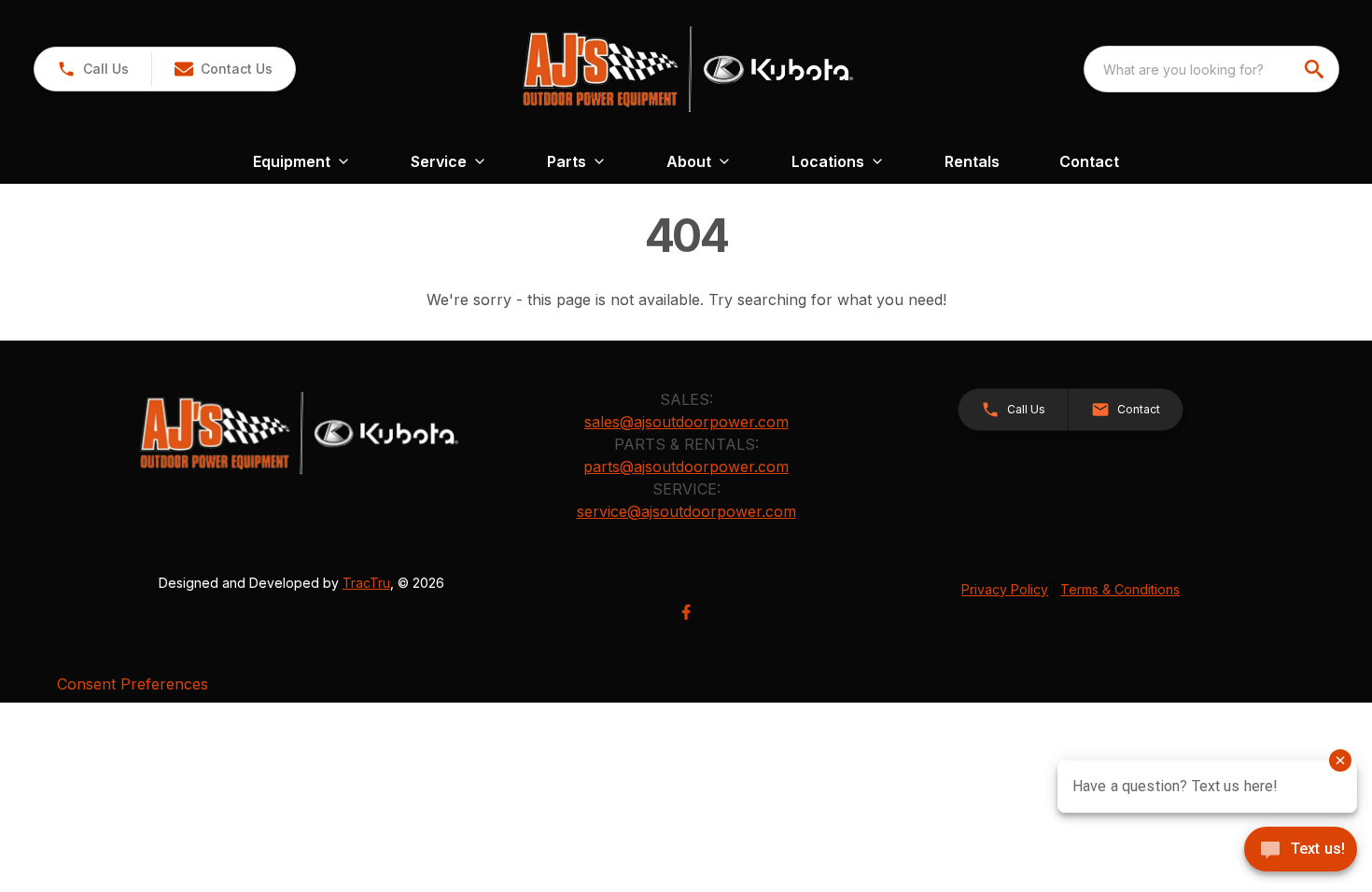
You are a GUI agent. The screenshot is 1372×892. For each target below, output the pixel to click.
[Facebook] (686, 612)
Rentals (972, 161)
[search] (1316, 69)
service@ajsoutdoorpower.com (686, 511)
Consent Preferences (132, 684)
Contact (1089, 161)
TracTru (366, 583)
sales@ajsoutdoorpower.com (686, 421)
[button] (93, 69)
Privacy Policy (1004, 589)
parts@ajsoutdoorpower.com (686, 466)
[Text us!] (1300, 850)
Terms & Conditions (1120, 589)
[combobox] (1211, 69)
